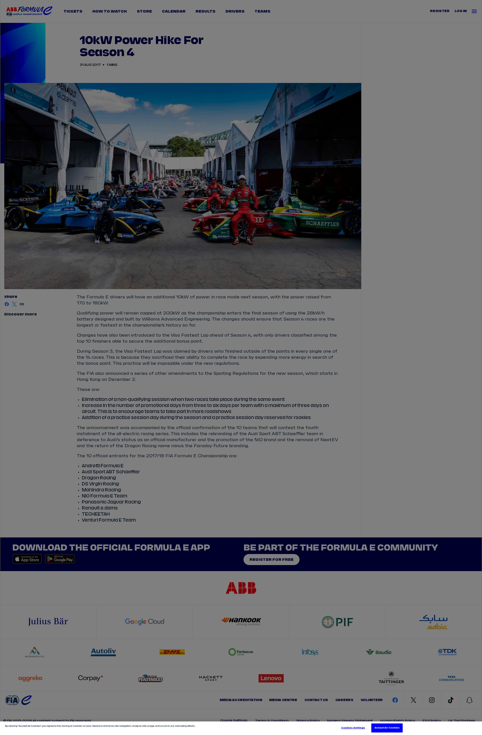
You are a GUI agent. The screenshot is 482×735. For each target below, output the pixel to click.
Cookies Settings (353, 728)
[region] (241, 728)
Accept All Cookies (387, 728)
